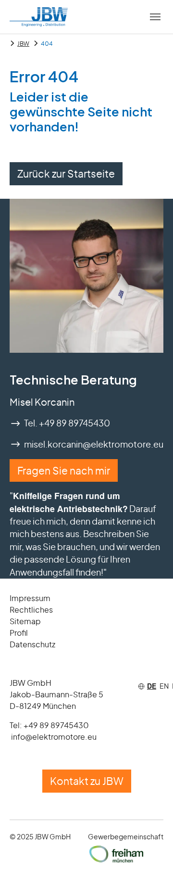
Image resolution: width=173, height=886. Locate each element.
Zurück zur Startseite (66, 173)
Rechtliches (31, 609)
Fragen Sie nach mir (63, 470)
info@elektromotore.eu (54, 737)
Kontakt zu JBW (87, 780)
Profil (19, 633)
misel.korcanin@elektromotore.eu (93, 444)
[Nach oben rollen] (150, 863)
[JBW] (39, 16)
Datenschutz (32, 644)
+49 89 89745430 (56, 725)
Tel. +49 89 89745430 (67, 423)
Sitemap (25, 621)
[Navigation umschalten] (155, 17)
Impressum (30, 598)
